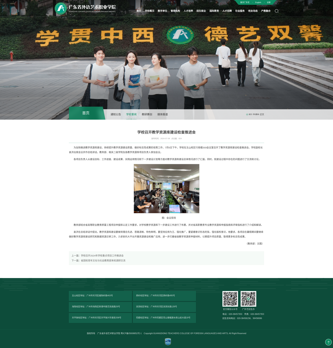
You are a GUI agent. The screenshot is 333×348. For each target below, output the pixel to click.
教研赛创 (147, 114)
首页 (250, 114)
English (258, 2)
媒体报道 (162, 114)
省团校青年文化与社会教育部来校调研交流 (98, 260)
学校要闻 (131, 114)
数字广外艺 (244, 2)
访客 (269, 2)
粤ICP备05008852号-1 (131, 333)
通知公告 (116, 114)
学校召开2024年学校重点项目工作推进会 (98, 255)
